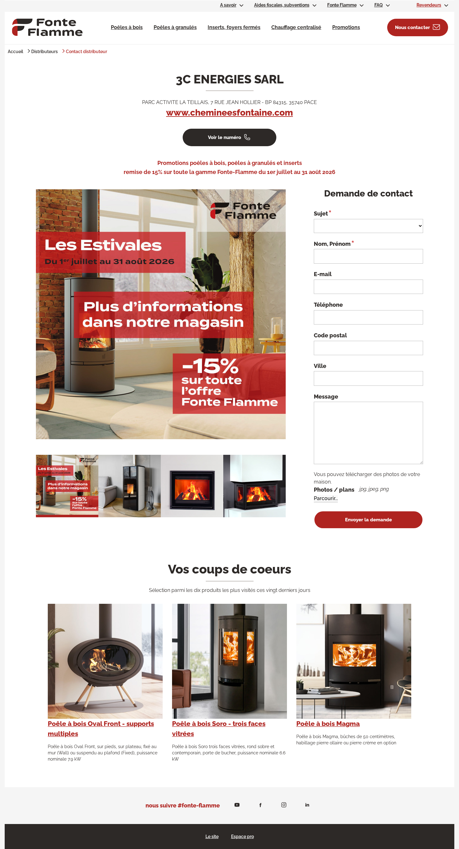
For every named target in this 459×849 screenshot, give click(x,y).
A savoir (228, 4)
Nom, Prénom (334, 243)
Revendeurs (429, 4)
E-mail (323, 274)
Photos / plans (351, 489)
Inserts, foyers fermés (234, 27)
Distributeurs (44, 51)
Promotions (346, 27)
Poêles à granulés (175, 27)
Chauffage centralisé (296, 27)
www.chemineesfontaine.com (229, 112)
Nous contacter (412, 27)
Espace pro (242, 836)
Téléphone (328, 304)
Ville (320, 366)
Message (326, 396)
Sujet (322, 213)
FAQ (378, 4)
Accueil (15, 51)
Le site (212, 836)
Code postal (330, 335)
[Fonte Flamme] (47, 27)
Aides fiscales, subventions (281, 4)
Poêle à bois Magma (328, 723)
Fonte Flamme (342, 4)
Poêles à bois (127, 27)
